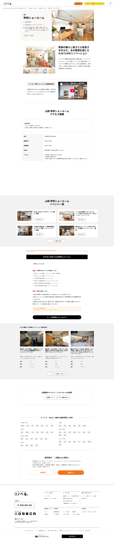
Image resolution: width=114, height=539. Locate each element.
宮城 (37, 425)
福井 (36, 438)
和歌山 (84, 425)
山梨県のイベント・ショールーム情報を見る (57, 397)
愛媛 (60, 435)
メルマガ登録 (56, 514)
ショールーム (100, 3)
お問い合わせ (88, 530)
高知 (65, 435)
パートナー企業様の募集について (41, 530)
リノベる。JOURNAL (76, 514)
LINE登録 (46, 514)
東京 (22, 432)
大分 (79, 441)
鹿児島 (89, 441)
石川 (32, 438)
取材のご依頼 (50, 530)
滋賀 (74, 425)
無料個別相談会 (56, 511)
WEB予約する (72, 536)
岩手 (32, 425)
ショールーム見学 (66, 511)
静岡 (32, 445)
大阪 (60, 425)
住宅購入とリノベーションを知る (50, 498)
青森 (28, 425)
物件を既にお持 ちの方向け (68, 498)
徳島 (84, 432)
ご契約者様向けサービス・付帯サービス (70, 503)
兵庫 (65, 425)
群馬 (42, 432)
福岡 (60, 441)
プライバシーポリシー (80, 530)
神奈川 (27, 432)
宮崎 (84, 441)
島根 (74, 432)
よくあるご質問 (65, 514)
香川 (89, 432)
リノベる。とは (47, 496)
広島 (65, 432)
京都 (70, 425)
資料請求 (78, 3)
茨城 (47, 432)
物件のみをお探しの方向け (68, 500)
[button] (23, 56)
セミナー (88, 3)
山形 (47, 425)
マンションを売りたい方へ (28, 530)
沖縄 (60, 444)
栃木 (52, 432)
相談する (71, 472)
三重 (36, 445)
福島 (52, 425)
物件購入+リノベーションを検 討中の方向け (71, 496)
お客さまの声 (84, 498)
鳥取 (70, 432)
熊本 (74, 441)
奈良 (79, 425)
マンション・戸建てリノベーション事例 (89, 496)
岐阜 (27, 445)
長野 (46, 438)
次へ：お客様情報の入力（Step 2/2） (57, 317)
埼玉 (32, 432)
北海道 (22, 425)
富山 (27, 438)
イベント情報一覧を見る (57, 240)
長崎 (70, 441)
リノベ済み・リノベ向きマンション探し (89, 511)
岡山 (60, 432)
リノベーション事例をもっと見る (57, 373)
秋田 (42, 425)
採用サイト (56, 530)
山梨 (41, 438)
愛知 (22, 445)
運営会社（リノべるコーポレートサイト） (67, 530)
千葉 (37, 432)
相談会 (93, 3)
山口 (79, 432)
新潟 (22, 438)
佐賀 (65, 441)
